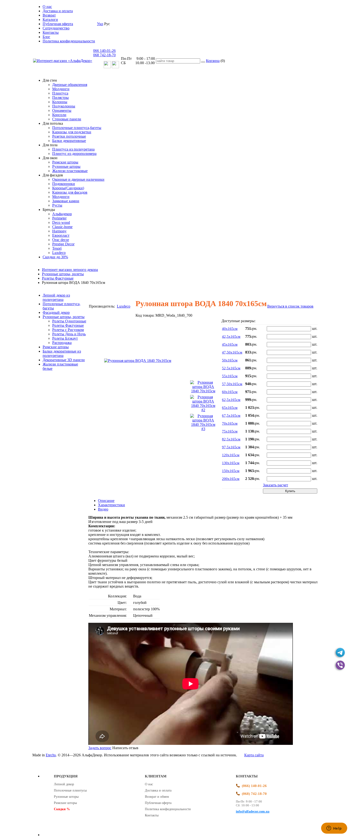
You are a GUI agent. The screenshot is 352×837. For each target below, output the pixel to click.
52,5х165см (231, 368)
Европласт (60, 235)
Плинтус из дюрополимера (74, 154)
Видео (103, 509)
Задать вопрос (99, 748)
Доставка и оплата (58, 11)
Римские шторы (65, 162)
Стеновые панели (66, 119)
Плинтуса (60, 93)
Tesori (57, 248)
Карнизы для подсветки (71, 132)
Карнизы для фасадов (69, 192)
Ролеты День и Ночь (69, 334)
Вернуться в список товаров (290, 306)
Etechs (51, 755)
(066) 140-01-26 (254, 786)
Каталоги (50, 19)
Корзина (213, 61)
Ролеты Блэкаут (65, 338)
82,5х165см (231, 439)
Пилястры (60, 97)
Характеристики (111, 505)
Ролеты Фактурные (68, 325)
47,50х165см (232, 352)
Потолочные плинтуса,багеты (76, 128)
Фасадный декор (56, 312)
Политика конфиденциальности (69, 41)
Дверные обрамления (69, 85)
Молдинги (60, 89)
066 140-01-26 (104, 51)
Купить (290, 491)
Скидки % (62, 809)
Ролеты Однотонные (69, 321)
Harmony (59, 231)
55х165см (230, 376)
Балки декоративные (69, 141)
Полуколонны (63, 106)
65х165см (230, 408)
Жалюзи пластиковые (70, 171)
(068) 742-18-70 (254, 794)
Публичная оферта (58, 24)
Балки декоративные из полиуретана (62, 353)
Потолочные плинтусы (70, 790)
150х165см (230, 471)
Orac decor (60, 240)
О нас (47, 7)
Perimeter (59, 218)
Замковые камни (65, 201)
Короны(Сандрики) (68, 188)
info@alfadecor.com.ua (252, 811)
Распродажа (62, 343)
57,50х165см (232, 384)
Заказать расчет (275, 485)
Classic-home (62, 227)
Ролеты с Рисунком (68, 330)
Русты (57, 205)
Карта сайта (254, 755)
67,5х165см (231, 415)
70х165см (230, 423)
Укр (100, 24)
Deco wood (61, 222)
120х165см (230, 455)
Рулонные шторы (66, 166)
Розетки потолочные (69, 136)
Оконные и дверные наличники (78, 179)
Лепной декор (64, 784)
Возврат (49, 15)
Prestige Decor (63, 244)
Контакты (51, 32)
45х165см (230, 344)
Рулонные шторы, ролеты (64, 317)
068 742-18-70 (104, 55)
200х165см (230, 479)
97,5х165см (231, 447)
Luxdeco (59, 253)
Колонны (59, 102)
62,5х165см (231, 400)
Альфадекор (62, 214)
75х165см (230, 431)
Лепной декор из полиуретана (56, 297)
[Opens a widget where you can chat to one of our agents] (334, 829)
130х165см (230, 463)
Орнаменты (61, 110)
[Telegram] (340, 652)
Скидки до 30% (55, 257)
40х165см (230, 329)
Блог (46, 37)
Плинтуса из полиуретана (73, 149)
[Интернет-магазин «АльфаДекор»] (62, 61)
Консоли (59, 115)
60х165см (230, 392)
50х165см (230, 360)
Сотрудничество (56, 28)
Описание (106, 501)
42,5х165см (231, 336)
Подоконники (63, 184)
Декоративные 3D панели (64, 360)
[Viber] (340, 665)
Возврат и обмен (157, 796)
